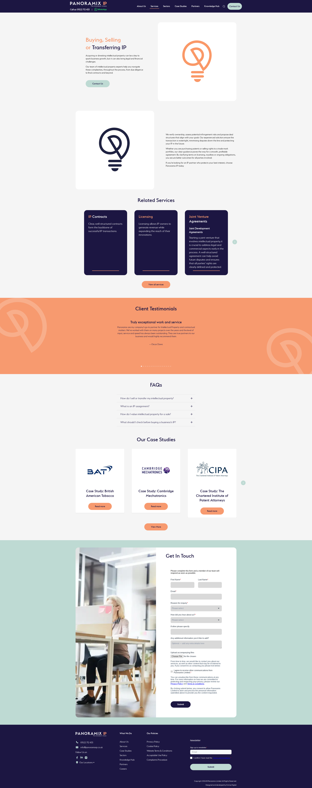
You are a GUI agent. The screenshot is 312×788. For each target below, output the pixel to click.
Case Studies (181, 6)
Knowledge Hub (211, 6)
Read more (100, 506)
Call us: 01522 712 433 (80, 9)
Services (154, 6)
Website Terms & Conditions (159, 750)
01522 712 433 (86, 742)
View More (156, 527)
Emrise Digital (231, 785)
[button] (234, 242)
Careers (123, 769)
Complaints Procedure (157, 759)
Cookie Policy (153, 746)
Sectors (166, 6)
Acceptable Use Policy (157, 755)
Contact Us (234, 6)
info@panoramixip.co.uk (91, 747)
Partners (195, 6)
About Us (141, 6)
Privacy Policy (153, 741)
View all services (156, 284)
